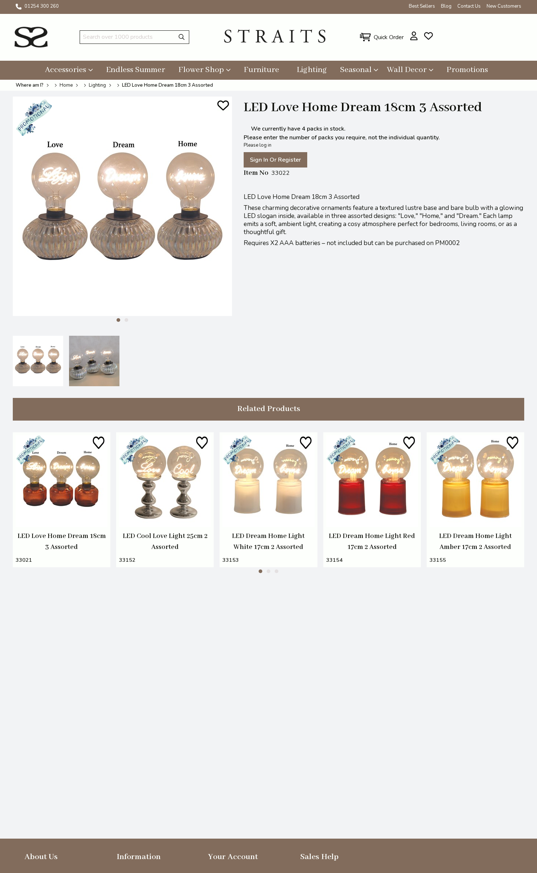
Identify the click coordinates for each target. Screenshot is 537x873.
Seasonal (356, 70)
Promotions (467, 70)
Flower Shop (201, 70)
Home (66, 85)
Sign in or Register (275, 160)
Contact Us (469, 6)
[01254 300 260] (19, 7)
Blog (446, 6)
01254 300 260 (41, 6)
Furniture (261, 70)
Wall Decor (407, 70)
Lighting (312, 70)
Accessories (65, 70)
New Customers (504, 6)
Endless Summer (135, 70)
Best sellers (422, 6)
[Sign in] (414, 35)
